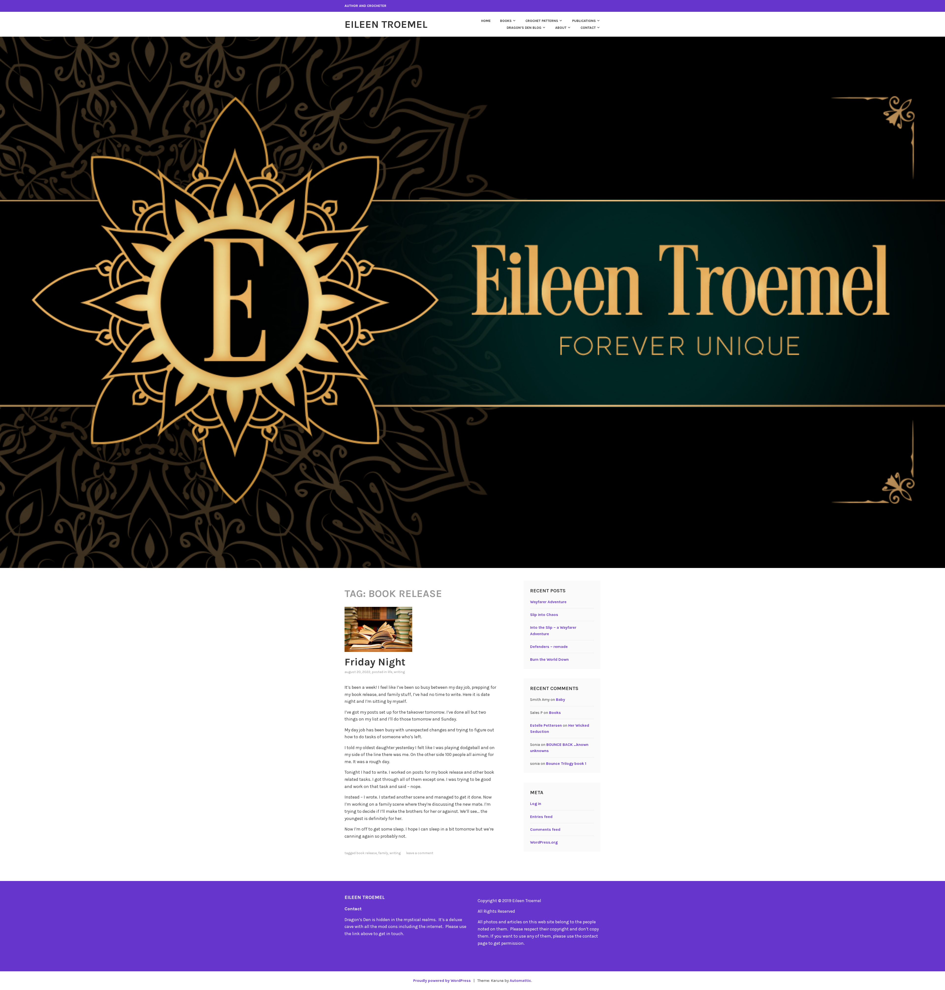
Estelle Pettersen (546, 725)
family (383, 853)
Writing (399, 672)
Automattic (520, 980)
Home (486, 21)
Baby (560, 699)
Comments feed (545, 829)
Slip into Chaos (544, 614)
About (561, 28)
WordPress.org (544, 842)
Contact (588, 28)
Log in (535, 803)
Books (506, 21)
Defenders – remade (549, 646)
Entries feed (541, 816)
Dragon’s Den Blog (524, 28)
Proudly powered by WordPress (442, 980)
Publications (584, 21)
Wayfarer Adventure (548, 601)
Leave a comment (419, 853)
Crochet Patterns (541, 21)
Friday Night (375, 662)
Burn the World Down (549, 659)
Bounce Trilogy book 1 (566, 763)
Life (390, 672)
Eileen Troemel (386, 24)
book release (366, 853)
